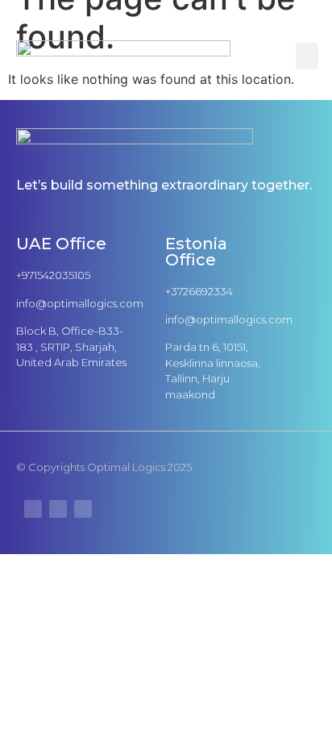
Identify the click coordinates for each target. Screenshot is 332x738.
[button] (307, 56)
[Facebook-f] (83, 509)
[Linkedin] (58, 509)
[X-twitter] (33, 509)
